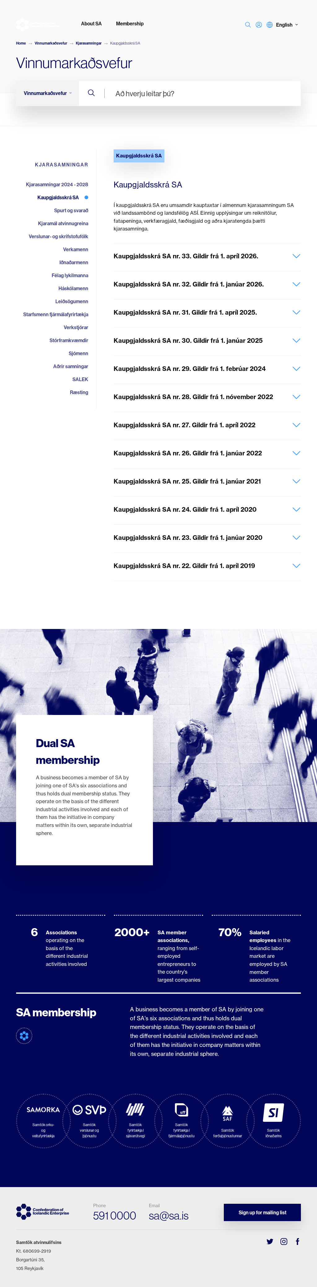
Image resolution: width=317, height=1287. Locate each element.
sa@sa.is (169, 1215)
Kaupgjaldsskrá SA (139, 156)
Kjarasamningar (89, 43)
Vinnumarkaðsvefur (51, 43)
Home (21, 43)
